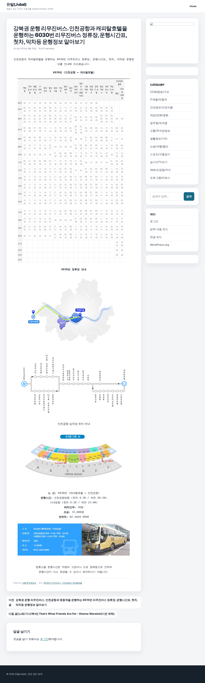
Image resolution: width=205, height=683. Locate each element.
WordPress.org (159, 244)
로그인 (44, 639)
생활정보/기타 (158, 138)
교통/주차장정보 (29, 583)
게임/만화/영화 (159, 115)
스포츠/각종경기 (160, 154)
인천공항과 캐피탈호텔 (72, 583)
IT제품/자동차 (158, 99)
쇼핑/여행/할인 (159, 146)
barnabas (49, 48)
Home (193, 6)
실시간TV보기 (158, 162)
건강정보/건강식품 (161, 107)
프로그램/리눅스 (160, 177)
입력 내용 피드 (159, 229)
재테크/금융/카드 (160, 170)
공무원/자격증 (158, 123)
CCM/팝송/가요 (159, 91)
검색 (189, 196)
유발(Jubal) (16, 4)
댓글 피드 (156, 237)
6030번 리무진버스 (52, 583)
